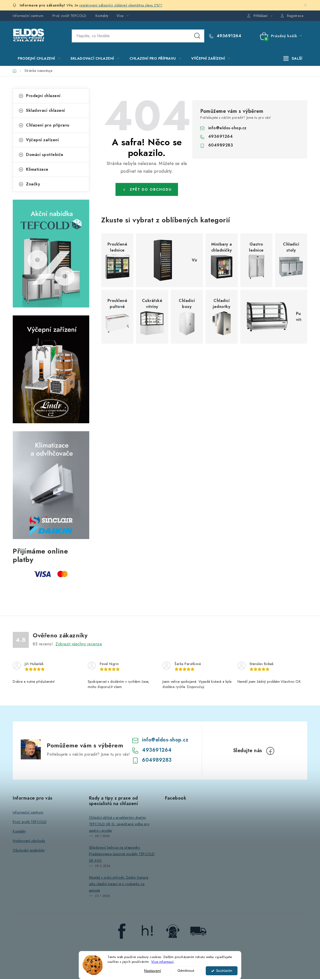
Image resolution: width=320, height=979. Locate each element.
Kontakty (102, 15)
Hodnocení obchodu (29, 840)
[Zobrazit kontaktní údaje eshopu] (173, 931)
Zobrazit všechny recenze (79, 644)
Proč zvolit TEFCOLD (69, 15)
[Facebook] (270, 751)
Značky (33, 184)
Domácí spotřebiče (45, 154)
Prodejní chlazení (43, 96)
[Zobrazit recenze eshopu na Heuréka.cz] (147, 931)
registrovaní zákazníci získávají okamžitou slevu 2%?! (120, 5)
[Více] (292, 58)
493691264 (228, 35)
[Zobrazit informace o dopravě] (198, 931)
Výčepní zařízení (42, 140)
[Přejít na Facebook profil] (121, 931)
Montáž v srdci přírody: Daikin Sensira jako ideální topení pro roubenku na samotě (118, 884)
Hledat (197, 35)
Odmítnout (186, 970)
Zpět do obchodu (151, 189)
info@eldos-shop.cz (227, 128)
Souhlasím (224, 970)
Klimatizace (37, 169)
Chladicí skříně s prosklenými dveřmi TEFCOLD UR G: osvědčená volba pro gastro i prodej (119, 824)
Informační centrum (28, 15)
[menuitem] (39, 58)
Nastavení (152, 970)
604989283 (220, 145)
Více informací (162, 961)
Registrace (295, 15)
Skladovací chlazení (45, 110)
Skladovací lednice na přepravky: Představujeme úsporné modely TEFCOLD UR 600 (122, 854)
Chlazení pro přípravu (48, 125)
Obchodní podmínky (29, 850)
